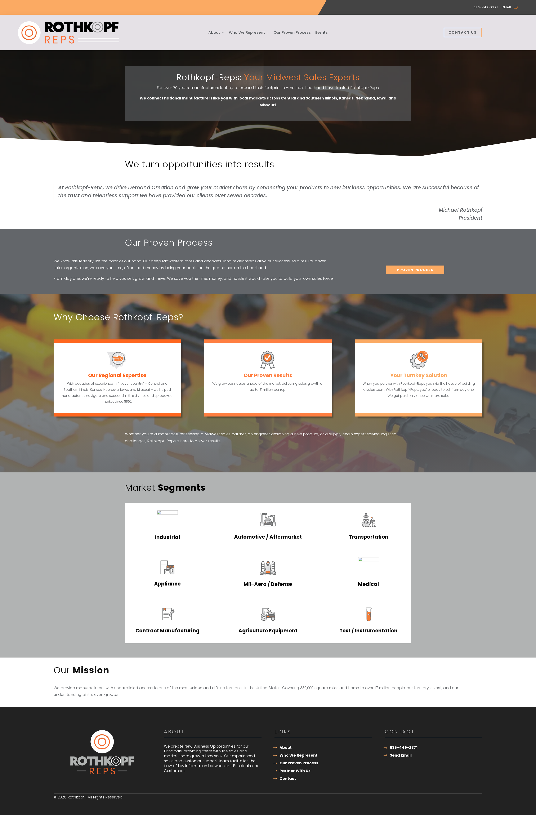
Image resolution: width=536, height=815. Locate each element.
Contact (288, 778)
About (214, 33)
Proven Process (415, 269)
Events (321, 33)
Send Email (401, 755)
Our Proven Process (292, 33)
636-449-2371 (486, 7)
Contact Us (462, 32)
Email (507, 7)
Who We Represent (247, 33)
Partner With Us (295, 770)
